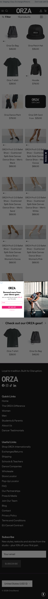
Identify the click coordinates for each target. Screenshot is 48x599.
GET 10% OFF (12, 307)
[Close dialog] (1, 283)
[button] (43, 594)
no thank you (12, 309)
